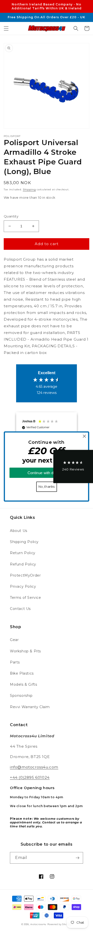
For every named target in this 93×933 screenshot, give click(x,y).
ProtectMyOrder (25, 575)
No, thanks (46, 486)
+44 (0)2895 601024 (30, 777)
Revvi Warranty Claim (30, 707)
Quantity (11, 216)
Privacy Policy (23, 586)
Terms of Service (25, 597)
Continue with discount (46, 473)
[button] (6, 28)
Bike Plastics (22, 673)
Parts (15, 662)
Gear (14, 640)
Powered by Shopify (59, 924)
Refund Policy (23, 564)
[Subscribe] (77, 858)
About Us (18, 530)
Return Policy (22, 553)
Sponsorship (21, 695)
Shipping (29, 189)
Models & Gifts (23, 684)
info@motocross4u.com (34, 767)
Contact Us (20, 608)
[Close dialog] (84, 436)
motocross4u (38, 924)
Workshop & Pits (25, 651)
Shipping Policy (24, 542)
